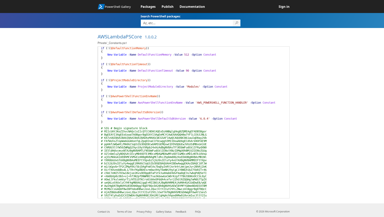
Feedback (181, 211)
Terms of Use (124, 211)
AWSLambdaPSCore (120, 36)
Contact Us (104, 211)
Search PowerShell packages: (161, 16)
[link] (151, 6)
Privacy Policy (144, 211)
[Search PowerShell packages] (237, 23)
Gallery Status (164, 211)
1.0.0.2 (151, 37)
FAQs (198, 211)
